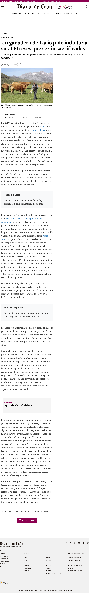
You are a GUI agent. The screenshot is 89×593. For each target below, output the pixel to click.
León (25, 14)
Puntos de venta (5, 561)
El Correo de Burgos (74, 563)
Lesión (22, 511)
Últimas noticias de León (53, 573)
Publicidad (3, 553)
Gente (58, 14)
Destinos (48, 565)
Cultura (66, 14)
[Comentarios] (20, 64)
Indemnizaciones (37, 511)
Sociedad (41, 14)
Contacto (2, 564)
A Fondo (48, 563)
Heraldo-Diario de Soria (75, 565)
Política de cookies (43, 590)
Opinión (48, 568)
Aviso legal (20, 590)
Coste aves (46, 1)
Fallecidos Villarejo (35, 1)
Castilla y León (28, 568)
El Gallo (48, 570)
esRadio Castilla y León (75, 570)
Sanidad (48, 557)
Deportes (51, 14)
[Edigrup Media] (5, 582)
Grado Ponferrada (56, 1)
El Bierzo (26, 560)
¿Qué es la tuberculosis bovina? (19, 405)
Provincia (32, 14)
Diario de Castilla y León (75, 557)
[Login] (86, 6)
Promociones (4, 559)
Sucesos (74, 14)
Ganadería (47, 511)
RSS (1, 566)
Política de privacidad (30, 590)
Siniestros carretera (23, 1)
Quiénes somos (4, 551)
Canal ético (69, 590)
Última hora (16, 14)
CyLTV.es (70, 568)
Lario (41, 126)
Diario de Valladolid (74, 560)
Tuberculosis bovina (11, 511)
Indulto (28, 511)
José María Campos (8, 115)
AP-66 (14, 1)
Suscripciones (4, 556)
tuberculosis (38, 130)
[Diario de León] (44, 6)
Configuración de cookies (57, 590)
